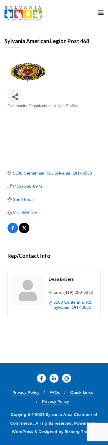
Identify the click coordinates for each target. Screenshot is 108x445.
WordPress (22, 431)
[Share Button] (14, 95)
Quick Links (81, 392)
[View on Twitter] (24, 231)
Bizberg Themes (80, 431)
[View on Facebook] (13, 231)
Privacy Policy (25, 392)
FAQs (55, 392)
